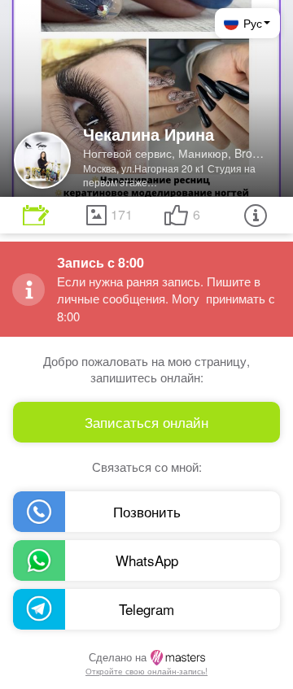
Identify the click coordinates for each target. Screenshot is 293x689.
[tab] (36, 215)
